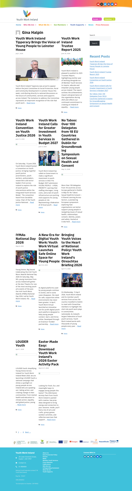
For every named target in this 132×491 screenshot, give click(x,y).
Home (18, 25)
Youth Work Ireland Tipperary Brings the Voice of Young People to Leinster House (38, 44)
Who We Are (29, 25)
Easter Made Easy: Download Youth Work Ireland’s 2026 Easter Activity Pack (49, 353)
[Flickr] (112, 4)
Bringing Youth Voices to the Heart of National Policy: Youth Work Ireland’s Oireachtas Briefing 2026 (71, 250)
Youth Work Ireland (25, 453)
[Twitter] (105, 4)
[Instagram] (101, 4)
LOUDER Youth (22, 344)
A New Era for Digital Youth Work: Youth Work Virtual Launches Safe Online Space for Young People (49, 248)
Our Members (60, 25)
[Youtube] (98, 4)
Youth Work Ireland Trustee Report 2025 (71, 44)
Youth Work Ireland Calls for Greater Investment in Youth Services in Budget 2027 (48, 131)
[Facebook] (108, 4)
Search (92, 35)
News (90, 25)
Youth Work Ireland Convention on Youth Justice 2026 (25, 128)
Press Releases (102, 25)
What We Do (44, 25)
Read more (31, 103)
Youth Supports (77, 25)
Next (28, 432)
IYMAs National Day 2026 (26, 239)
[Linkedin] (100, 456)
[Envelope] (115, 4)
